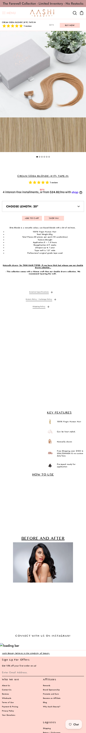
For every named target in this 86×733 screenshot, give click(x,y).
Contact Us (6, 689)
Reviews (5, 694)
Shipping (47, 728)
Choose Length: (22, 206)
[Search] (74, 13)
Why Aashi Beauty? (51, 706)
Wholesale (6, 698)
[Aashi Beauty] (42, 12)
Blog (45, 702)
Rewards (46, 685)
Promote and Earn (51, 694)
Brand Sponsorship (51, 689)
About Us (6, 685)
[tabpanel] (43, 91)
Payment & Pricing (10, 706)
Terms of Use (8, 702)
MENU (9, 13)
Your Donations (8, 715)
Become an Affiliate (51, 698)
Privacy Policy (8, 710)
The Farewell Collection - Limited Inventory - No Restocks (43, 3)
